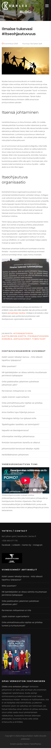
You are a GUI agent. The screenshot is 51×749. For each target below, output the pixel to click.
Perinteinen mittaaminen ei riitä (16, 391)
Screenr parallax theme (19, 744)
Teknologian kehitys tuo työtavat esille (19, 418)
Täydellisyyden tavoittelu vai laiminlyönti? (20, 424)
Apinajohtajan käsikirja (16, 313)
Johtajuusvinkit (22, 339)
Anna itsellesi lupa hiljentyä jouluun (18, 412)
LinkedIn (16, 545)
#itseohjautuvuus (23, 333)
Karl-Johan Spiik (36, 43)
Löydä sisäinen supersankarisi (15, 397)
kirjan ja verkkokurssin (25, 504)
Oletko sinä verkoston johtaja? (15, 686)
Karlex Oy (26, 545)
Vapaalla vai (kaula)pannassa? (15, 430)
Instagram (37, 545)
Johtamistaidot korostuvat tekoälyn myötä (20, 448)
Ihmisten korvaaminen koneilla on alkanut (21, 442)
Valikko (46, 5)
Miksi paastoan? (9, 366)
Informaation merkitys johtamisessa (18, 436)
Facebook (6, 545)
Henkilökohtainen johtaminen (15, 454)
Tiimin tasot (39, 339)
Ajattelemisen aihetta (14, 336)
